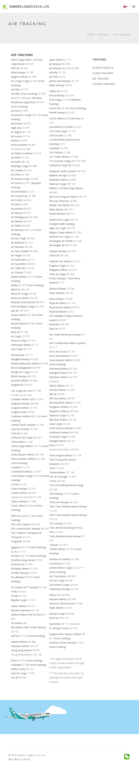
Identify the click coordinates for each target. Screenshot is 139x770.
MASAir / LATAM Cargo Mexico (66, 188)
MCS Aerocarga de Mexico (63, 196)
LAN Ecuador (56, 135)
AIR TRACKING (122, 34)
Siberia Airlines (57, 385)
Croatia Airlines (19, 492)
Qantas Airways (57, 288)
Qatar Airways (57, 292)
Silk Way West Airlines (61, 402)
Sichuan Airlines (57, 389)
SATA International (59, 355)
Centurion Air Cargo (22, 437)
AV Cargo (16, 336)
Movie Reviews (57, 213)
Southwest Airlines (59, 432)
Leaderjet (54, 148)
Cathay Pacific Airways (23, 424)
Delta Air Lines (19, 515)
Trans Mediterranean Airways (65, 536)
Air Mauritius (18, 229)
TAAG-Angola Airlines (60, 455)
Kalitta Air (54, 91)
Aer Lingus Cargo (20, 81)
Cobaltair (16, 467)
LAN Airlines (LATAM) (61, 127)
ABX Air (15, 68)
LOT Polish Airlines (59, 156)
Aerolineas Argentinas (23, 102)
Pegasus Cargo (57, 265)
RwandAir (54, 324)
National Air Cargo (59, 219)
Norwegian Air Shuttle (61, 241)
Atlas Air (15, 332)
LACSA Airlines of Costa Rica (64, 118)
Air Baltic (16, 157)
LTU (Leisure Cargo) (60, 161)
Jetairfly (53, 72)
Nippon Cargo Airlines (61, 232)
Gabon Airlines (19, 606)
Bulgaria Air (17, 384)
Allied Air (15, 289)
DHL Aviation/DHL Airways (25, 528)
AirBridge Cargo (19, 166)
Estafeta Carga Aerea (22, 560)
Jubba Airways (56, 85)
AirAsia (14, 140)
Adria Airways (18, 72)
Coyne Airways (19, 488)
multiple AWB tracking (62, 224)
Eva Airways (17, 577)
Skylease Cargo (57, 415)
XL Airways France (59, 628)
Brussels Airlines (20, 380)
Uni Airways (55, 563)
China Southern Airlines (23, 458)
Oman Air (54, 255)
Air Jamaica (17, 208)
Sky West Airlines (58, 419)
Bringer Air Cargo (20, 372)
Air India (15, 204)
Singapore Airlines (59, 406)
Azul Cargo (17, 349)
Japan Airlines (56, 59)
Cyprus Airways (19, 501)
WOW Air (54, 618)
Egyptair (15, 547)
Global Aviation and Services (26, 614)
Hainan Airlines (19, 641)
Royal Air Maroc (58, 303)
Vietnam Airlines (58, 599)
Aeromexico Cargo (21, 115)
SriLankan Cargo (58, 436)
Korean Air (55, 108)
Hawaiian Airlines (20, 646)
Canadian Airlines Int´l (22, 399)
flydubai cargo (18, 600)
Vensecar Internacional (61, 603)
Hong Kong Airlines (21, 650)
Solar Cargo (55, 424)
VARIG (52, 595)
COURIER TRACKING (103, 84)
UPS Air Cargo (57, 580)
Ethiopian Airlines (20, 568)
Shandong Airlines (59, 368)
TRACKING (103, 34)
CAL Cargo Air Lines (22, 390)
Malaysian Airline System (62, 171)
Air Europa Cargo (20, 178)
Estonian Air (17, 564)
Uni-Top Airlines (57, 576)
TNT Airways (56, 523)
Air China (16, 174)
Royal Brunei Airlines (60, 307)
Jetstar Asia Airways (60, 81)
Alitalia (14, 285)
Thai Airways (56, 493)
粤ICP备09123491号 (19, 759)
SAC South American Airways (65, 334)
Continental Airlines (21, 471)
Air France (16, 183)
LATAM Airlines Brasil (61, 139)
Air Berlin (16, 161)
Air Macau (16, 212)
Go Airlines (17, 623)
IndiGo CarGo (18, 669)
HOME (90, 34)
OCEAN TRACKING (102, 73)
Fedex (14, 591)
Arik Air (15, 310)
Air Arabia (16, 136)
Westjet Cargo (57, 613)
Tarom (53, 481)
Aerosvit (15, 110)
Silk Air (52, 394)
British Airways (19, 376)
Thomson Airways (59, 502)
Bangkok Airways (20, 359)
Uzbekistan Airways (59, 589)
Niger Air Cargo (57, 228)
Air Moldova (17, 242)
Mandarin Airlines (58, 179)
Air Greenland (18, 191)
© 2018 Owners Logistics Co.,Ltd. (26, 755)
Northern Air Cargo (59, 236)
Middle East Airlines (59, 205)
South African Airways (61, 428)
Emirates (16, 555)
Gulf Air (15, 635)
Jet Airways (55, 64)
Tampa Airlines (57, 472)
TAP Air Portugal (58, 476)
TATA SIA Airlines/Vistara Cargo (66, 485)
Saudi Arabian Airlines (61, 360)
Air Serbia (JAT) (19, 259)
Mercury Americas (59, 201)
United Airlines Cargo (60, 567)
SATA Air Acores (58, 351)
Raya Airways (56, 298)
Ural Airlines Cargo (59, 584)
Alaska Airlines (19, 276)
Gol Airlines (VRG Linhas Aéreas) (28, 627)
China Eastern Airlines (23, 454)
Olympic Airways (58, 251)
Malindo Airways (58, 175)
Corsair (15, 484)
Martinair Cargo (57, 184)
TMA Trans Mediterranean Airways (68, 506)
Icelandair (16, 664)
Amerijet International (23, 302)
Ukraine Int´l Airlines (60, 559)
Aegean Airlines (19, 76)
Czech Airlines (18, 505)
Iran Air (15, 677)
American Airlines (20, 298)
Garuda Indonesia (20, 610)
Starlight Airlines (58, 441)
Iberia (14, 660)
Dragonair (16, 541)
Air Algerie (16, 132)
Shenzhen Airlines (58, 377)
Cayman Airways (20, 429)
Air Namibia (17, 246)
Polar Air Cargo (57, 274)
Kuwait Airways (57, 112)
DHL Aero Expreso (21, 524)
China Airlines (18, 441)
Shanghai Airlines (58, 372)
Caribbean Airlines (21, 416)
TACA (52, 468)
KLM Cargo (55, 99)
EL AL (14, 551)
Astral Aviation (19, 323)
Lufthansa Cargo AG (60, 165)
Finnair (14, 595)
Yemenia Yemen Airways (62, 642)
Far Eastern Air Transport (25, 587)
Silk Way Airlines (58, 398)
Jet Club (53, 76)
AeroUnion (17, 123)
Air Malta (16, 225)
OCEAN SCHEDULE (102, 67)
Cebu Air (15, 433)
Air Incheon (17, 200)
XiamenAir (54, 623)
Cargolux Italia (19, 412)
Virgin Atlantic (56, 607)
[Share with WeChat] (127, 756)
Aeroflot (15, 89)
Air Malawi (16, 221)
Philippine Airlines (58, 269)
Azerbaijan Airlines (21, 344)
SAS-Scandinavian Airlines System (67, 343)
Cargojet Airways (20, 403)
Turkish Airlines (57, 549)
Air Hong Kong (19, 195)
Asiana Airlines (19, 315)
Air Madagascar (19, 217)
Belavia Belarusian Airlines (25, 363)
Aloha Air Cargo (19, 293)
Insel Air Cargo (19, 673)
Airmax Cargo (18, 238)
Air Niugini (16, 255)
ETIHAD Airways (20, 572)
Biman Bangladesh (21, 367)
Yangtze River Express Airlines (65, 634)
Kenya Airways (57, 95)
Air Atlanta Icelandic (22, 153)
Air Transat (17, 272)
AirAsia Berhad (19, 144)
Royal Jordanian (57, 311)
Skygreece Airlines (59, 411)
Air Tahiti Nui (18, 268)
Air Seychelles (18, 264)
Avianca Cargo (19, 340)
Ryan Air (53, 328)
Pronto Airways (57, 278)
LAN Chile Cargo (58, 131)
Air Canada (17, 170)
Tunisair (53, 544)
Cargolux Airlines (20, 407)
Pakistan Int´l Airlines (60, 261)
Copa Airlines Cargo (22, 475)
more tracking (29, 93)
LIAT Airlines (56, 152)
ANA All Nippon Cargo (23, 306)
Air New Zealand (20, 251)
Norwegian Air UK (59, 245)
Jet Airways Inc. (57, 68)
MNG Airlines (56, 209)
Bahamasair (17, 355)
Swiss (52, 445)
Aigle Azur (16, 127)
